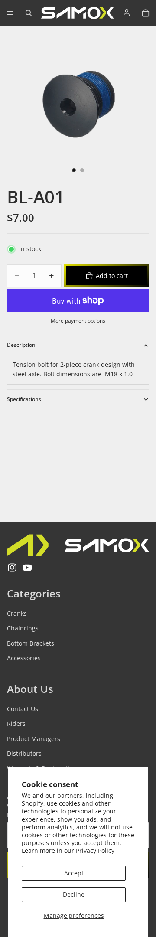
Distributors (24, 753)
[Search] (28, 13)
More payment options (78, 320)
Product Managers (33, 739)
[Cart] (145, 13)
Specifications (24, 399)
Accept (74, 873)
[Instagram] (12, 568)
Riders (16, 723)
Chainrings (23, 628)
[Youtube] (27, 568)
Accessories (24, 658)
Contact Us (22, 709)
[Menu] (10, 13)
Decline (73, 894)
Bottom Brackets (30, 643)
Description (21, 345)
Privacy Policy (95, 850)
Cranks (17, 613)
